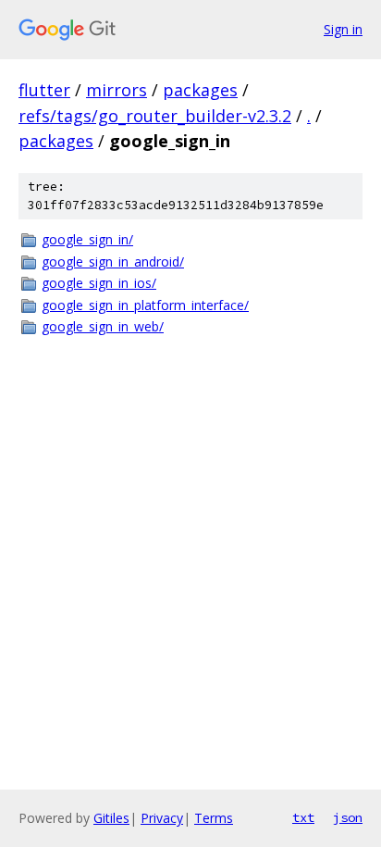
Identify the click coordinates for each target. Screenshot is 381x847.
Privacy (162, 818)
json (348, 817)
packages (200, 90)
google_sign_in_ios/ (99, 283)
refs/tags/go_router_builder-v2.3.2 (154, 116)
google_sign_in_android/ (113, 261)
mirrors (116, 90)
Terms (213, 818)
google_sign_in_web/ (103, 326)
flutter (44, 90)
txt (303, 817)
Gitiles (111, 818)
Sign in (343, 29)
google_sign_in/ (87, 239)
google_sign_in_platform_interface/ (145, 305)
